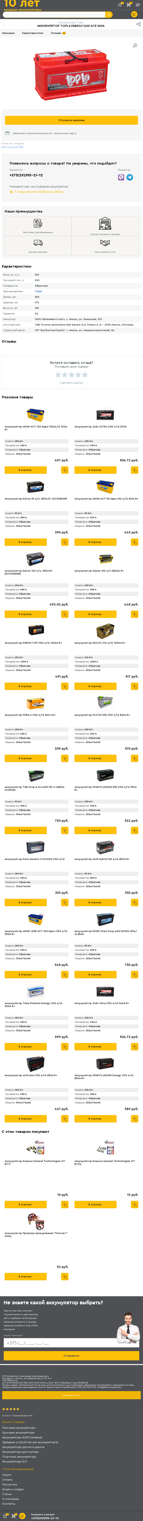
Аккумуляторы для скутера (20, 1452)
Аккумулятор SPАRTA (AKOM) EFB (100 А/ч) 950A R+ (105, 788)
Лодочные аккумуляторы (19, 1456)
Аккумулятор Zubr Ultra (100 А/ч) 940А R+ (101, 1003)
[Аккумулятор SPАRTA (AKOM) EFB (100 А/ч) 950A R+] (105, 775)
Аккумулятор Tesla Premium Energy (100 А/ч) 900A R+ (33, 1005)
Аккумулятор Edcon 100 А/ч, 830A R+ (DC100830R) (29, 572)
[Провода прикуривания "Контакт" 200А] (35, 1221)
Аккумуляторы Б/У (14, 1461)
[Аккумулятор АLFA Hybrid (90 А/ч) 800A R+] (105, 847)
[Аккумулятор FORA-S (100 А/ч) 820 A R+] (35, 703)
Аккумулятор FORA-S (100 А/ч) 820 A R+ (30, 715)
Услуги (6, 1475)
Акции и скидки (12, 1489)
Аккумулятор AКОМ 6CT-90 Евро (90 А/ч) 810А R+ (106, 498)
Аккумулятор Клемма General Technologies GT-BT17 (35, 1162)
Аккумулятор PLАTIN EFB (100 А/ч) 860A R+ (102, 715)
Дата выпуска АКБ (12, 147)
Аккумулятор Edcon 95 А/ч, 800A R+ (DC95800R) (36, 498)
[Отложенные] (121, 5)
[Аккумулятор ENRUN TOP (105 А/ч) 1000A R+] (35, 631)
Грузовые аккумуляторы (18, 1432)
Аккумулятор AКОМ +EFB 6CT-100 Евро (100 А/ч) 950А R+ (36, 933)
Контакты (8, 1503)
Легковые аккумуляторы (18, 1427)
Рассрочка (9, 1484)
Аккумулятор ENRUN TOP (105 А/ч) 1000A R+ (33, 643)
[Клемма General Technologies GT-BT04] (105, 1149)
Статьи (7, 1494)
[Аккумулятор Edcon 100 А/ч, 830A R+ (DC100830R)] (35, 559)
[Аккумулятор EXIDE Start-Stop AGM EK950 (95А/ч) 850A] (105, 919)
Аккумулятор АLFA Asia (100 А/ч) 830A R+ (31, 1075)
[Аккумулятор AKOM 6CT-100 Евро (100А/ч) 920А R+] (35, 415)
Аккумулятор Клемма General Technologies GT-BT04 (105, 1162)
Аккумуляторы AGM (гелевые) (22, 1437)
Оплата (7, 1479)
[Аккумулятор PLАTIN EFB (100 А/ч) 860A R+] (105, 703)
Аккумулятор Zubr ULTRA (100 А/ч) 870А (100, 426)
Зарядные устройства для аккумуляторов (30, 1442)
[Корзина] (129, 5)
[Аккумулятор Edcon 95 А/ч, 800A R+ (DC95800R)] (35, 487)
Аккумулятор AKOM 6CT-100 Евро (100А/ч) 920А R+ (36, 428)
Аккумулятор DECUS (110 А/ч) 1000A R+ (99, 643)
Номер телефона (13, 1335)
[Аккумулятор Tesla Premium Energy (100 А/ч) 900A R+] (35, 991)
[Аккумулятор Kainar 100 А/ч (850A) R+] (105, 559)
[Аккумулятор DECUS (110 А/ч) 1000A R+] (105, 631)
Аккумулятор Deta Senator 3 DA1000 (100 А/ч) (35, 859)
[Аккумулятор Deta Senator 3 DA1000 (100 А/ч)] (35, 847)
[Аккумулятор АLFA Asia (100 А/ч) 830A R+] (35, 1063)
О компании (10, 1499)
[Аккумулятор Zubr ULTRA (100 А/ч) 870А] (105, 415)
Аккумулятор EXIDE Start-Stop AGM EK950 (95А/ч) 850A (105, 933)
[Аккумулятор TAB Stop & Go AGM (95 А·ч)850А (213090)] (35, 775)
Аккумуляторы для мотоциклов (23, 1447)
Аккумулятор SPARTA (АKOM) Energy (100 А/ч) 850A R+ (104, 1077)
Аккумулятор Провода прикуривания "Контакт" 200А (36, 1235)
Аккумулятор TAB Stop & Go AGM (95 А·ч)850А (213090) (34, 788)
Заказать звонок (71, 1395)
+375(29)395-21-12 (26, 175)
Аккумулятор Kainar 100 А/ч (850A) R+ (99, 571)
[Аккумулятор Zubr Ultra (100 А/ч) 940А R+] (105, 991)
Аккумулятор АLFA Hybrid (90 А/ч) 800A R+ (101, 859)
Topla (38, 291)
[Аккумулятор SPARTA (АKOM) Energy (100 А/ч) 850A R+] (105, 1063)
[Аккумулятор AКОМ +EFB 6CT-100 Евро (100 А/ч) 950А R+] (35, 919)
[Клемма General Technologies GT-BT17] (35, 1149)
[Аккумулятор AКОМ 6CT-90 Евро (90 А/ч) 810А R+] (105, 487)
